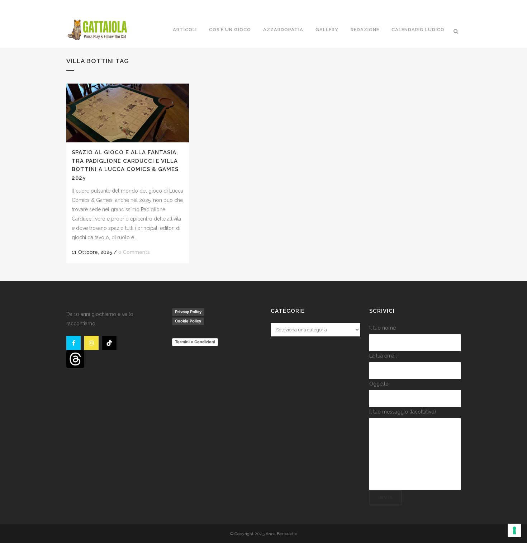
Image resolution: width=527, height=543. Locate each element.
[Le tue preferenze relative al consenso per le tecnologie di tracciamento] (514, 530)
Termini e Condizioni (195, 341)
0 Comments (134, 252)
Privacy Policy (188, 311)
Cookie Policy (188, 321)
